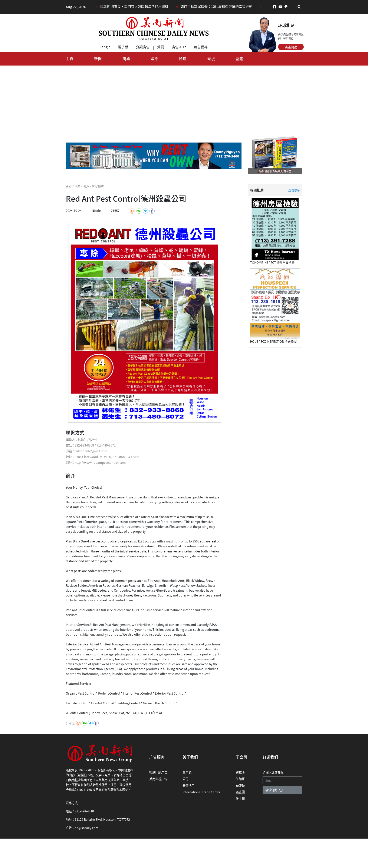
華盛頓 (240, 785)
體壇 (183, 58)
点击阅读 (291, 47)
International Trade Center (201, 792)
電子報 (123, 46)
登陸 (239, 58)
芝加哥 (240, 778)
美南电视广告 (158, 778)
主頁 (69, 58)
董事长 (187, 772)
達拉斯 (240, 772)
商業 (126, 58)
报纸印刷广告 (158, 772)
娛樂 (154, 58)
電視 (211, 58)
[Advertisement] (184, 97)
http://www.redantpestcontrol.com (100, 462)
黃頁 (160, 46)
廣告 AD (178, 46)
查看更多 (294, 190)
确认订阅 (271, 790)
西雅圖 (240, 792)
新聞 (98, 58)
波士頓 (240, 798)
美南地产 (188, 785)
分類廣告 (143, 46)
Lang (104, 46)
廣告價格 (201, 46)
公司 (185, 778)
